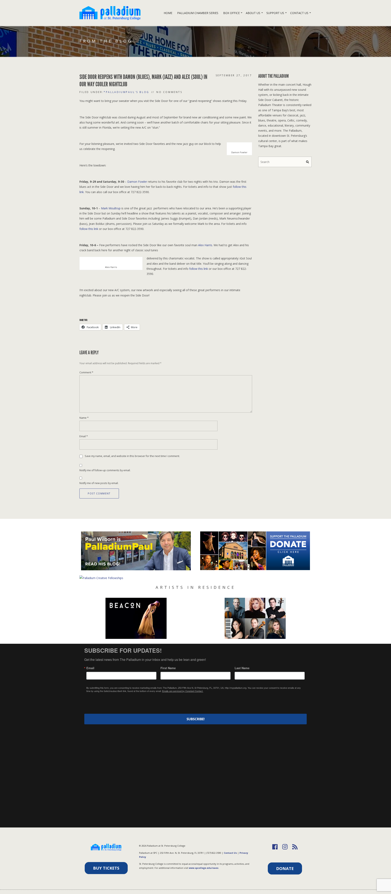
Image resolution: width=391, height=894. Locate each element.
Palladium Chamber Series (197, 13)
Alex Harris (205, 245)
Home (168, 13)
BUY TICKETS (106, 868)
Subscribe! (196, 719)
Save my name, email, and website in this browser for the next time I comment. (132, 456)
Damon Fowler (137, 182)
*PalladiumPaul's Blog (126, 92)
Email (83, 436)
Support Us (275, 13)
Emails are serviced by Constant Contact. (182, 691)
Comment (86, 372)
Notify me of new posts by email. (99, 483)
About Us (253, 13)
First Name (168, 668)
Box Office (231, 13)
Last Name (242, 668)
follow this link (88, 229)
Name (84, 418)
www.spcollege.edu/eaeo (203, 867)
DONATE (285, 868)
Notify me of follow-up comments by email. (105, 470)
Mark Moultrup (111, 208)
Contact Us (299, 13)
